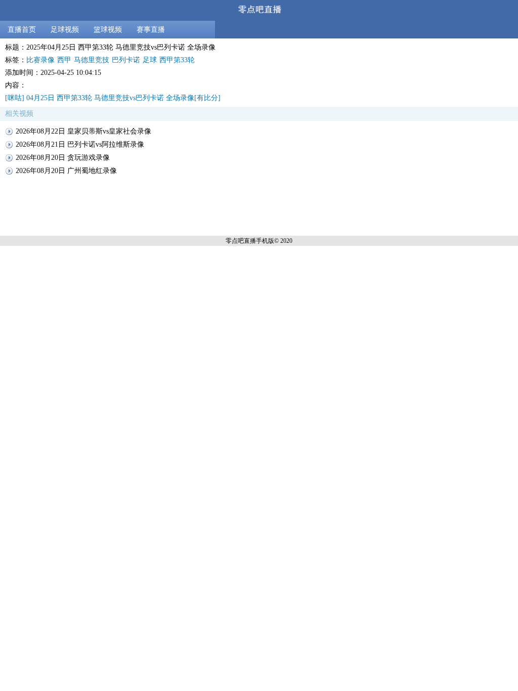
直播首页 (22, 29)
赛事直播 (151, 29)
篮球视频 (108, 29)
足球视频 (65, 29)
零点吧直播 (241, 240)
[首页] (259, 10)
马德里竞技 (91, 60)
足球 (150, 60)
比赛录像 (40, 60)
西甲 (64, 60)
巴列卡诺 (126, 60)
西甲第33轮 (177, 60)
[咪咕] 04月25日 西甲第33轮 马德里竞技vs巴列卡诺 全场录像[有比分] (113, 98)
